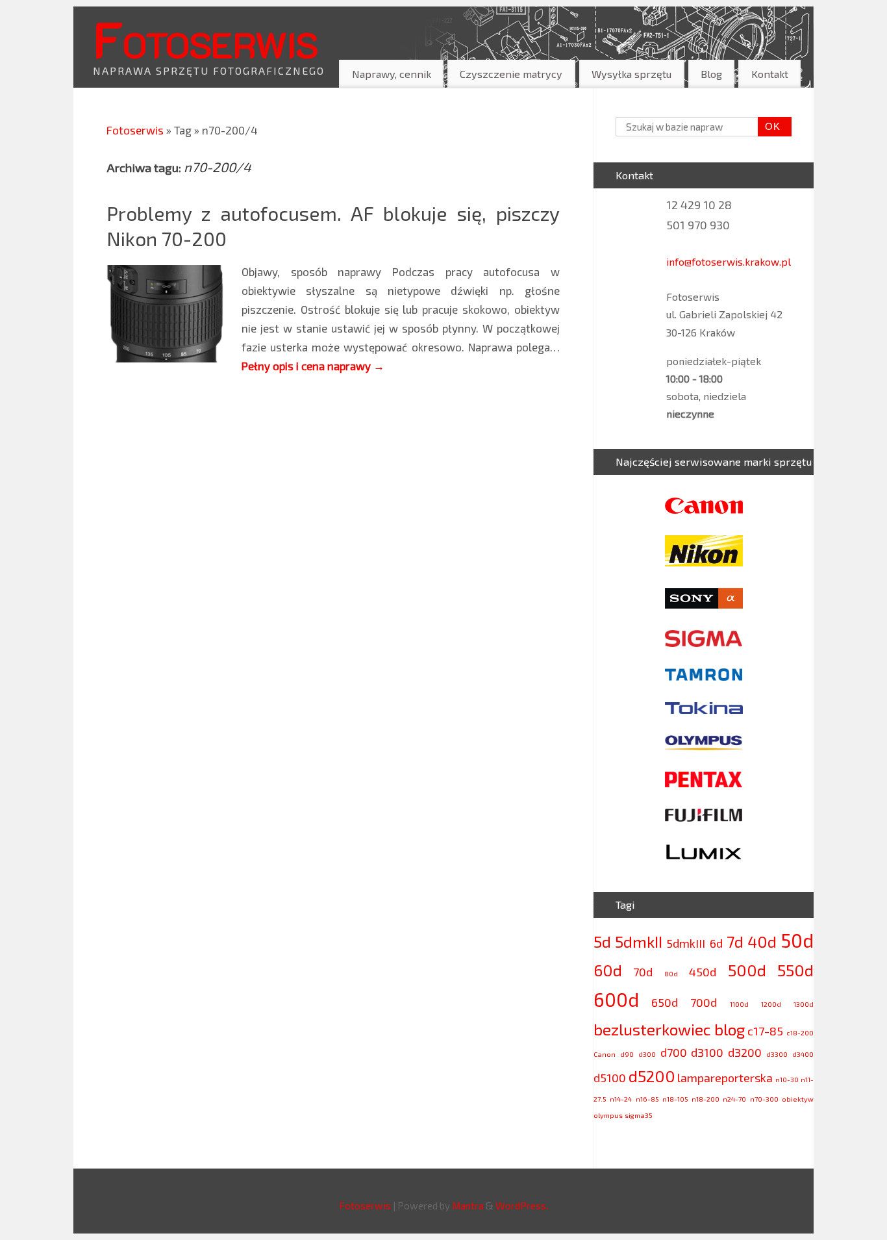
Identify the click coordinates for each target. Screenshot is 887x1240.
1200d (771, 1004)
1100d (739, 1004)
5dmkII (638, 941)
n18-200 (705, 1098)
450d (702, 972)
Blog (711, 74)
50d (797, 940)
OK (769, 126)
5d (602, 941)
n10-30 (787, 1079)
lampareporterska (725, 1077)
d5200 (652, 1076)
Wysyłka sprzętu (631, 74)
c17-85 (765, 1031)
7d (735, 941)
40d (762, 941)
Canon (604, 1054)
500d (747, 970)
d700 (673, 1052)
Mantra (468, 1205)
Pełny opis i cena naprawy (313, 365)
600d (616, 999)
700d (703, 1002)
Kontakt (769, 74)
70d (643, 972)
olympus (608, 1115)
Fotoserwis (205, 38)
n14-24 (621, 1098)
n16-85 (647, 1098)
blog (729, 1029)
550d (795, 970)
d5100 (609, 1077)
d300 (647, 1054)
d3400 (803, 1054)
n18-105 (675, 1098)
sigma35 (639, 1115)
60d (607, 970)
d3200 (745, 1052)
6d (716, 943)
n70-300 (764, 1098)
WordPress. (521, 1205)
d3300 (777, 1054)
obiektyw (798, 1098)
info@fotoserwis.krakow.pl (728, 261)
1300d (803, 1004)
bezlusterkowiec (652, 1029)
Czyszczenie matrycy (511, 74)
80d (671, 973)
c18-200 (800, 1032)
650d (664, 1002)
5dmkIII (685, 943)
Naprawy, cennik (391, 74)
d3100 (707, 1052)
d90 (627, 1054)
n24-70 (734, 1098)
